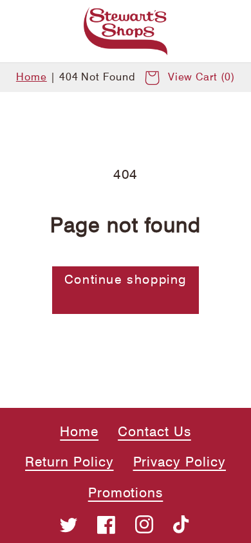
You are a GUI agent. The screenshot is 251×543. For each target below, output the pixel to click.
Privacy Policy (179, 462)
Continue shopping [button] (125, 279)
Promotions (125, 492)
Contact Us (154, 431)
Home (31, 77)
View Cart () (202, 77)
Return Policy (69, 462)
